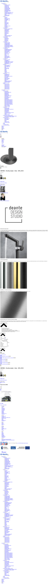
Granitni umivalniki (7, 43)
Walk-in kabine (6, 30)
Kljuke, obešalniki (4, 146)
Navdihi (3, 580)
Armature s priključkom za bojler (9, 13)
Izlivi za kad (6, 39)
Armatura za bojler (7, 564)
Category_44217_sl (7, 85)
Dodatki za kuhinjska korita (8, 95)
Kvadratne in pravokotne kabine (8, 28)
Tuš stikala (6, 26)
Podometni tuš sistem (7, 18)
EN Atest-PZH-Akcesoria (5, 362)
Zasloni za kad (6, 33)
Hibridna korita (6, 93)
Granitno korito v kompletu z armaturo (9, 116)
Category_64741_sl (7, 29)
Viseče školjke (6, 48)
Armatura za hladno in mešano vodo (9, 562)
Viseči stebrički (6, 60)
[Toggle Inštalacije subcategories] (6, 73)
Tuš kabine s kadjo (7, 31)
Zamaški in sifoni (7, 15)
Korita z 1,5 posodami (7, 105)
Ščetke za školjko (7, 56)
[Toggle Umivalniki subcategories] (6, 41)
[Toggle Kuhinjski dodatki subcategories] (8, 117)
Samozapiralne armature (7, 10)
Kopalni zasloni (7, 38)
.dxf (3, 354)
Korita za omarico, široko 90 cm (8, 103)
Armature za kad (7, 6)
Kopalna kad (6, 37)
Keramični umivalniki (7, 42)
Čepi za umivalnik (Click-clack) (8, 529)
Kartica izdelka (3, 359)
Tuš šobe (6, 25)
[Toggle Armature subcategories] (6, 4)
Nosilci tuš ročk (7, 22)
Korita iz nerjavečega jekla (8, 92)
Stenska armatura (7, 110)
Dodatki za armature (7, 114)
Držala (5, 69)
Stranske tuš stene (7, 32)
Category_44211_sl (7, 86)
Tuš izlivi (6, 24)
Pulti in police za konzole (8, 63)
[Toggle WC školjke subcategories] (6, 501)
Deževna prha (6, 23)
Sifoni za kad (6, 40)
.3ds (5, 354)
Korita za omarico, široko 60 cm (8, 101)
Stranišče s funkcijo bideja (8, 503)
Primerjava (3, 128)
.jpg (0, 354)
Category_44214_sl (7, 84)
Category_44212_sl (7, 538)
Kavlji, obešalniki (7, 119)
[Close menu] (8, 1)
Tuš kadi (6, 487)
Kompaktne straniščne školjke (8, 49)
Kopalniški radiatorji (7, 527)
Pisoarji (6, 55)
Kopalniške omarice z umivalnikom (9, 46)
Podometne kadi (7, 494)
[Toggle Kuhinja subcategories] (4, 89)
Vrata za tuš (6, 485)
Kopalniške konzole (7, 44)
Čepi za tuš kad (6, 76)
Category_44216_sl (7, 542)
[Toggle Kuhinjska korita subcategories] (7, 90)
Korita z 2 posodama (7, 106)
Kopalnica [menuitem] (3, 138)
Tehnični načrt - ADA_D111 (5, 356)
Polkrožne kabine (7, 483)
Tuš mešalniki (6, 472)
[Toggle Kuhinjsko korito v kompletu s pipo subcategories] (12, 115)
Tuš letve (6, 474)
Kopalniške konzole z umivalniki (9, 45)
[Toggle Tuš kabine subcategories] (6, 481)
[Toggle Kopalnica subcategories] (4, 3)
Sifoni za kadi (6, 79)
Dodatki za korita (7, 121)
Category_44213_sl (7, 88)
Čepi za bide (6, 77)
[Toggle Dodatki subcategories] (5, 64)
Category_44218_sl (7, 87)
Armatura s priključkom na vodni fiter (9, 112)
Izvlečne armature (7, 108)
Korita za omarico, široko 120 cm (9, 104)
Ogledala (6, 71)
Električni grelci (7, 74)
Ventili (5, 14)
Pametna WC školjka (7, 50)
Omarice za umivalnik (7, 59)
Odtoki (5, 34)
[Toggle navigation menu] (1, 136)
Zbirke (2, 126)
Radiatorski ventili (7, 75)
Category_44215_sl (7, 540)
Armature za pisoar (7, 7)
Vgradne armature (7, 9)
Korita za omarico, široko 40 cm (8, 99)
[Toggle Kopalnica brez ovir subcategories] (8, 83)
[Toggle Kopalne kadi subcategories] (7, 36)
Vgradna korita (6, 96)
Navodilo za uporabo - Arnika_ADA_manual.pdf (8, 357)
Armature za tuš (7, 5)
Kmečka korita (6, 98)
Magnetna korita (7, 94)
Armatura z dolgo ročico (8, 566)
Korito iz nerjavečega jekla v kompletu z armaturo (11, 569)
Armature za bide (7, 54)
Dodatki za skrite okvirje (8, 81)
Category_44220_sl (7, 578)
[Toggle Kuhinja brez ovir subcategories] (8, 124)
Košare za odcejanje (7, 118)
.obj (2, 354)
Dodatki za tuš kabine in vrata (8, 35)
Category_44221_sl (7, 72)
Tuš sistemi (6, 470)
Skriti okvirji (6, 52)
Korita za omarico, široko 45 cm (8, 100)
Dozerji (6, 70)
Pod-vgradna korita (7, 97)
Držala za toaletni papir (7, 57)
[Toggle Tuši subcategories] (4, 16)
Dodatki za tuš (6, 27)
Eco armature (6, 11)
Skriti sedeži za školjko (7, 505)
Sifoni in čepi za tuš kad (7, 489)
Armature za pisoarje (7, 509)
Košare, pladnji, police (7, 66)
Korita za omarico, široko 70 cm (8, 102)
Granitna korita (6, 91)
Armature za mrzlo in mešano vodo (9, 12)
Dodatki (3, 145)
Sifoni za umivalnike (7, 531)
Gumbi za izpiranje (7, 53)
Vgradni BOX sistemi (7, 8)
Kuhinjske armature (7, 107)
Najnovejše (3, 125)
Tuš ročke (6, 20)
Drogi (5, 67)
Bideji (5, 507)
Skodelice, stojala (7, 68)
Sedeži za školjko (7, 51)
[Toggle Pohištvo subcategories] (5, 58)
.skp (1, 354)
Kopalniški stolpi (7, 516)
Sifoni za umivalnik (7, 47)
